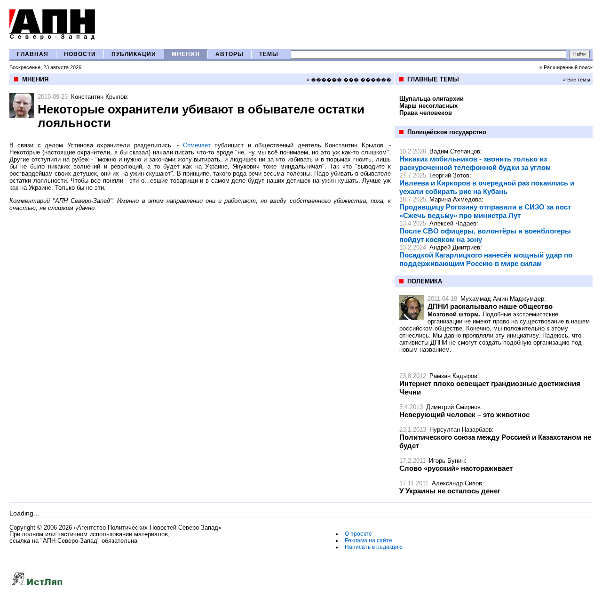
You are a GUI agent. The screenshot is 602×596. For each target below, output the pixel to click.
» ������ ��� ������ (349, 79)
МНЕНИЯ (186, 54)
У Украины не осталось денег (449, 491)
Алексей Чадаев (452, 223)
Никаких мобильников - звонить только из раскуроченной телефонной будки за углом (475, 163)
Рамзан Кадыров (453, 375)
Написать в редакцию (374, 547)
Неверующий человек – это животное (464, 415)
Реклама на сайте (368, 540)
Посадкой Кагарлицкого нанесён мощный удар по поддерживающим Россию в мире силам (485, 259)
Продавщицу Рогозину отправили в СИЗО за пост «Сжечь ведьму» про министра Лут (485, 211)
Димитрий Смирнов (453, 407)
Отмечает (197, 145)
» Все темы (576, 79)
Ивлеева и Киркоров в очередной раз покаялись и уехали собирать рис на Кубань (486, 187)
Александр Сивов (457, 483)
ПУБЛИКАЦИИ (133, 54)
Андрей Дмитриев (454, 247)
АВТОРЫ (229, 54)
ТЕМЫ (268, 54)
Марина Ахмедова (455, 199)
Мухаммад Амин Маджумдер (502, 298)
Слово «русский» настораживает (456, 468)
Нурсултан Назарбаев (460, 429)
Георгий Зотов (449, 175)
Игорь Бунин (447, 460)
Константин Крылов (99, 96)
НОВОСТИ (80, 54)
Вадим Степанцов (454, 151)
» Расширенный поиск (566, 67)
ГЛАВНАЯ (32, 54)
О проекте (358, 534)
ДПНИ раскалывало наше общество (490, 306)
